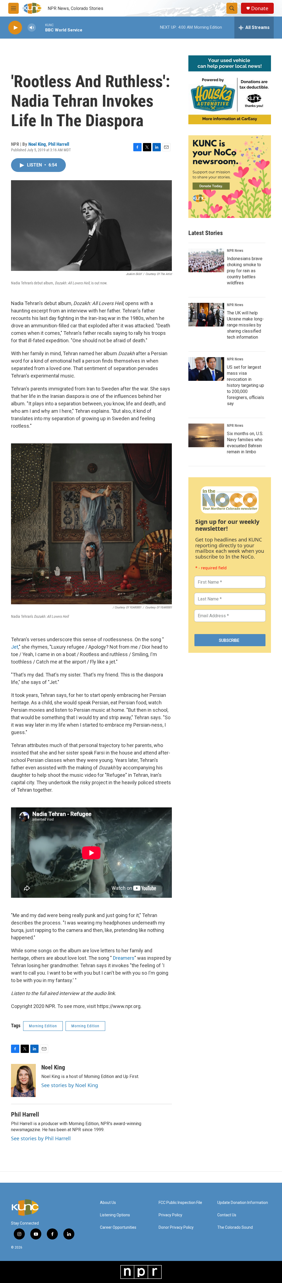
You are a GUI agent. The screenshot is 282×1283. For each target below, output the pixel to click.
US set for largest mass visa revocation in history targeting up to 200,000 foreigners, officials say (245, 385)
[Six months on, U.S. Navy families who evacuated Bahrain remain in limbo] (206, 435)
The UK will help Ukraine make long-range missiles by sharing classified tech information (245, 325)
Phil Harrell (58, 144)
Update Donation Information (242, 1203)
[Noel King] (23, 1080)
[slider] (40, 27)
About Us (108, 1203)
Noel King (37, 144)
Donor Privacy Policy (176, 1227)
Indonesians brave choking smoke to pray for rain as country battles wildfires (244, 270)
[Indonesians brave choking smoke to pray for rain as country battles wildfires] (206, 260)
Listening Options (115, 1215)
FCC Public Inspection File (180, 1203)
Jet (14, 647)
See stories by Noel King (69, 1085)
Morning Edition (43, 1026)
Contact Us (226, 1215)
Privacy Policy (170, 1215)
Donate (259, 8)
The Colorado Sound (235, 1227)
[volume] (31, 27)
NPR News (235, 250)
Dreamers (123, 958)
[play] (15, 28)
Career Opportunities (118, 1227)
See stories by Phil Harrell (41, 1138)
